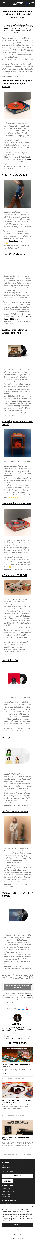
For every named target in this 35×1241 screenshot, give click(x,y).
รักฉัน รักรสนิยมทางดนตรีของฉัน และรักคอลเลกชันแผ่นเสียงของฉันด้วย (17, 1029)
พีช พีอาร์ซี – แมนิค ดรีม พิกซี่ (14, 175)
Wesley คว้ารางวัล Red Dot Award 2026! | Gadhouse (16, 1101)
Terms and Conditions (8, 1191)
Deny (17, 1229)
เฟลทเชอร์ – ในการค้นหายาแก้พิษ (16, 503)
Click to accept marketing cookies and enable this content (17, 986)
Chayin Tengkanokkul (17, 1027)
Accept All (17, 1225)
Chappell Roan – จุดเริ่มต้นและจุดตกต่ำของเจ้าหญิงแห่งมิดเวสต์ (17, 83)
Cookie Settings (17, 1234)
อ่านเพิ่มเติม (5, 1073)
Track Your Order (7, 1203)
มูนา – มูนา (6, 737)
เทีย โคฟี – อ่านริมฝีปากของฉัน (15, 811)
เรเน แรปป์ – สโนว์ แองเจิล (13, 254)
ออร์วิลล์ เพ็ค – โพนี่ (10, 660)
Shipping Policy (6, 1196)
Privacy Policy (13, 1238)
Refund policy (6, 1194)
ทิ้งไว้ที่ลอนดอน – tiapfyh (14, 575)
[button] (32, 1206)
